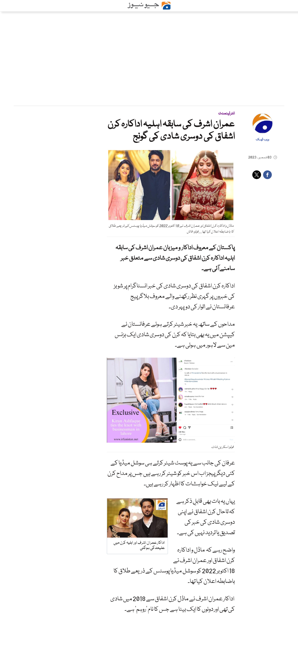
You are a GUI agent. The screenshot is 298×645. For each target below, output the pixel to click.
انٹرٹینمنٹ (226, 113)
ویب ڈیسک (262, 139)
